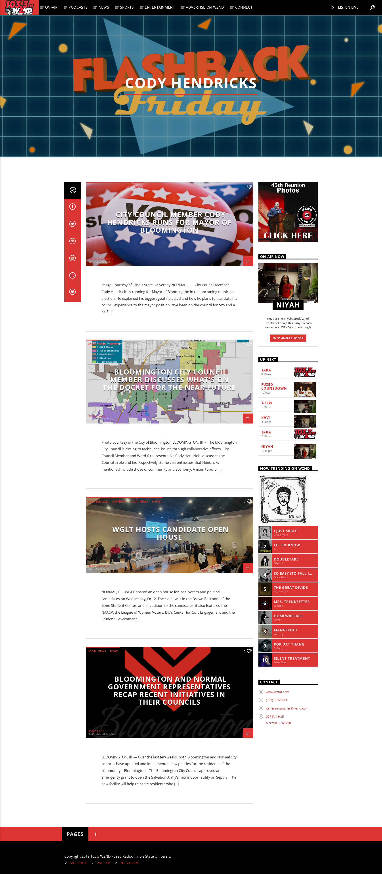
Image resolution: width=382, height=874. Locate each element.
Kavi (265, 417)
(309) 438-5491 (276, 700)
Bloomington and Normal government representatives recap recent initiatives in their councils (169, 690)
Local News (121, 187)
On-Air (51, 7)
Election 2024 (98, 501)
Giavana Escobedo (101, 259)
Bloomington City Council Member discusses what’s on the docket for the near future (169, 379)
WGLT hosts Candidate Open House (170, 533)
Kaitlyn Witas (97, 416)
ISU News (119, 501)
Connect (243, 7)
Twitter (103, 863)
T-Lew (266, 402)
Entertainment (160, 7)
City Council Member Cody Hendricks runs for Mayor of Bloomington (169, 222)
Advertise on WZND (205, 7)
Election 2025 (98, 187)
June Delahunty (99, 566)
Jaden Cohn (96, 731)
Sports (127, 7)
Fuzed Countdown (274, 386)
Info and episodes (288, 338)
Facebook (78, 863)
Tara (266, 370)
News (104, 7)
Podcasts (78, 7)
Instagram (129, 863)
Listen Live (348, 7)
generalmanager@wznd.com (287, 708)
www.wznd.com (277, 692)
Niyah (267, 446)
